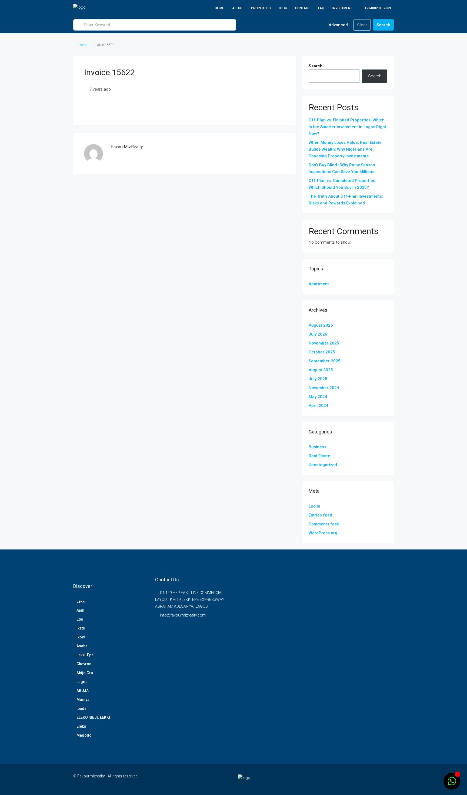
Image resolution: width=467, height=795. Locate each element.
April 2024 (318, 405)
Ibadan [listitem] (82, 708)
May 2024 (318, 396)
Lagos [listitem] (82, 682)
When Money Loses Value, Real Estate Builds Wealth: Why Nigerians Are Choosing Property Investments (345, 149)
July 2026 (318, 334)
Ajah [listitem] (80, 610)
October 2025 (322, 352)
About (237, 8)
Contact (302, 8)
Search (383, 24)
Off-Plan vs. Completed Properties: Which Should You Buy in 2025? (342, 184)
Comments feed (324, 524)
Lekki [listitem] (80, 601)
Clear (362, 24)
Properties (261, 8)
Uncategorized (323, 464)
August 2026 (321, 325)
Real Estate (319, 455)
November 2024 (324, 387)
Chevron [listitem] (83, 664)
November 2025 (324, 343)
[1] (452, 781)
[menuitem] (375, 8)
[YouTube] (379, 779)
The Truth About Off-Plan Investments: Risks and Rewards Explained (346, 200)
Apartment (319, 283)
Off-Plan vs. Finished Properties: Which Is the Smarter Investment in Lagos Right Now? (347, 127)
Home (219, 8)
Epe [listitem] (79, 619)
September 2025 (325, 361)
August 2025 (321, 369)
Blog (283, 8)
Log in (314, 506)
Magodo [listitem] (84, 735)
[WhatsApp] (389, 779)
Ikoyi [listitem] (80, 637)
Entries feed (320, 515)
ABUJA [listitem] (82, 690)
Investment (342, 8)
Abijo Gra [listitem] (84, 673)
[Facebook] (360, 779)
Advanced (338, 24)
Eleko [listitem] (81, 726)
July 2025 (318, 378)
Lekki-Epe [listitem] (85, 655)
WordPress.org (323, 533)
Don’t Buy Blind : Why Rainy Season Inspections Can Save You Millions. (342, 168)
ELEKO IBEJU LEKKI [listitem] (93, 717)
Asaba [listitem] (82, 646)
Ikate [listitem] (80, 628)
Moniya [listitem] (82, 699)
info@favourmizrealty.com (183, 615)
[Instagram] (370, 779)
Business (317, 447)
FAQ (321, 8)
